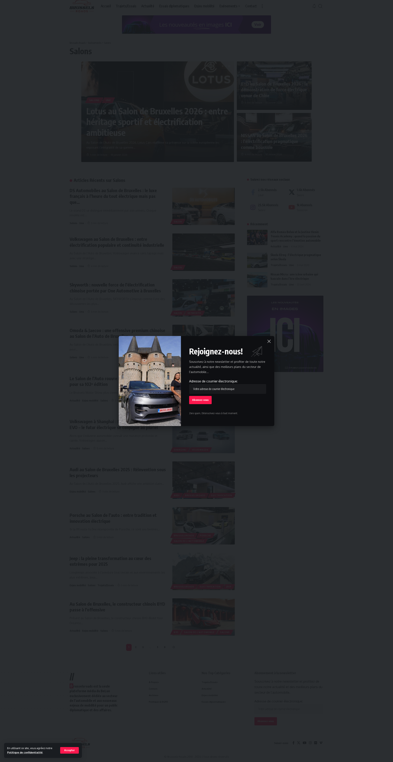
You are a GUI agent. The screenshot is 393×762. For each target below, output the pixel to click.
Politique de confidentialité (25, 752)
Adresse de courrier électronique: (213, 381)
